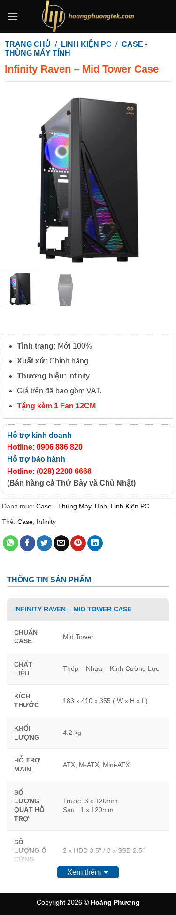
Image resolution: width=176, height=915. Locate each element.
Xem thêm (84, 872)
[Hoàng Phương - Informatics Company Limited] (88, 16)
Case (25, 521)
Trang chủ (28, 44)
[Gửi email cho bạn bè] (61, 543)
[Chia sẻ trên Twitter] (44, 543)
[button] (12, 16)
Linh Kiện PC (86, 44)
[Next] (158, 179)
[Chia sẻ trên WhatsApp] (10, 543)
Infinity (46, 521)
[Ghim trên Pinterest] (78, 543)
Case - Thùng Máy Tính (71, 506)
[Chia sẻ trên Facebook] (27, 543)
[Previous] (17, 179)
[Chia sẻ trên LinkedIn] (95, 543)
